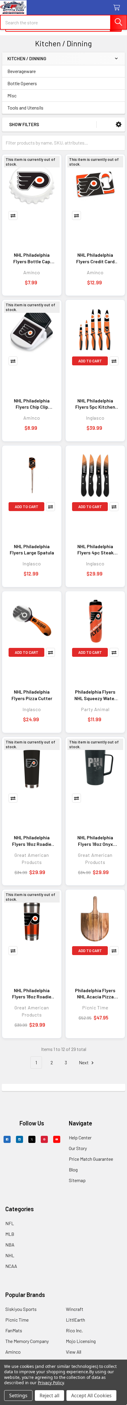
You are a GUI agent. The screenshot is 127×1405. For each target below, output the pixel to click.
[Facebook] (7, 1139)
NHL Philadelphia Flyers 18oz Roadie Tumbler (31, 841)
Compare (13, 215)
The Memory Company (27, 1341)
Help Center (80, 1137)
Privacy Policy (51, 1382)
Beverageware (21, 71)
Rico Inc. (74, 1330)
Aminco (13, 1352)
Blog (73, 1169)
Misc (12, 95)
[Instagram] (19, 1139)
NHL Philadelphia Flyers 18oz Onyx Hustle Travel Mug (95, 841)
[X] (31, 1139)
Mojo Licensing (81, 1341)
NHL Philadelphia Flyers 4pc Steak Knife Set (95, 549)
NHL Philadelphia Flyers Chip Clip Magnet (32, 404)
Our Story (78, 1148)
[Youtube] (56, 1139)
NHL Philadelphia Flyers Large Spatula (32, 549)
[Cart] (118, 8)
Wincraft (74, 1309)
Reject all (49, 1395)
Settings (18, 1395)
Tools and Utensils (25, 107)
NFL (9, 1223)
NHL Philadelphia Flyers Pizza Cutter (32, 695)
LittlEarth (75, 1319)
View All (73, 1352)
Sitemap (77, 1180)
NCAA (11, 1266)
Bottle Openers (22, 83)
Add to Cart (90, 361)
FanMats (13, 1330)
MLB (9, 1234)
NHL (9, 1255)
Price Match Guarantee (91, 1159)
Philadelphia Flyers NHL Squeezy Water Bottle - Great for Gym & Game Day (95, 695)
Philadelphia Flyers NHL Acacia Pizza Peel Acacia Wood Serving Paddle (95, 993)
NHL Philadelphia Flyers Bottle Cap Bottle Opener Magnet (31, 258)
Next (84, 1062)
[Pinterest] (44, 1139)
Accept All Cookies (91, 1395)
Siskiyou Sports (21, 1309)
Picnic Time (17, 1319)
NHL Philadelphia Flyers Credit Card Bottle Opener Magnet (95, 258)
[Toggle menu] (8, 8)
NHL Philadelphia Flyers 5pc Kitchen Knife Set (95, 404)
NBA (9, 1244)
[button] (118, 124)
